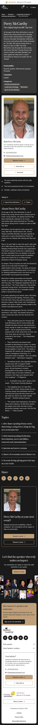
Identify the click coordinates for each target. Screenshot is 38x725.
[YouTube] (10, 638)
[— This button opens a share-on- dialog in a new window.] (3, 478)
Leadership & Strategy (23, 14)
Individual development (8, 16)
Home (3, 14)
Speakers (11, 14)
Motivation (24, 87)
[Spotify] (26, 638)
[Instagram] (5, 638)
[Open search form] (27, 7)
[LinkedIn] (20, 638)
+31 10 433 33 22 (11, 152)
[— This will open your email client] (21, 478)
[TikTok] (15, 638)
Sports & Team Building (12, 90)
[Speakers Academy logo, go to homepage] (4, 7)
